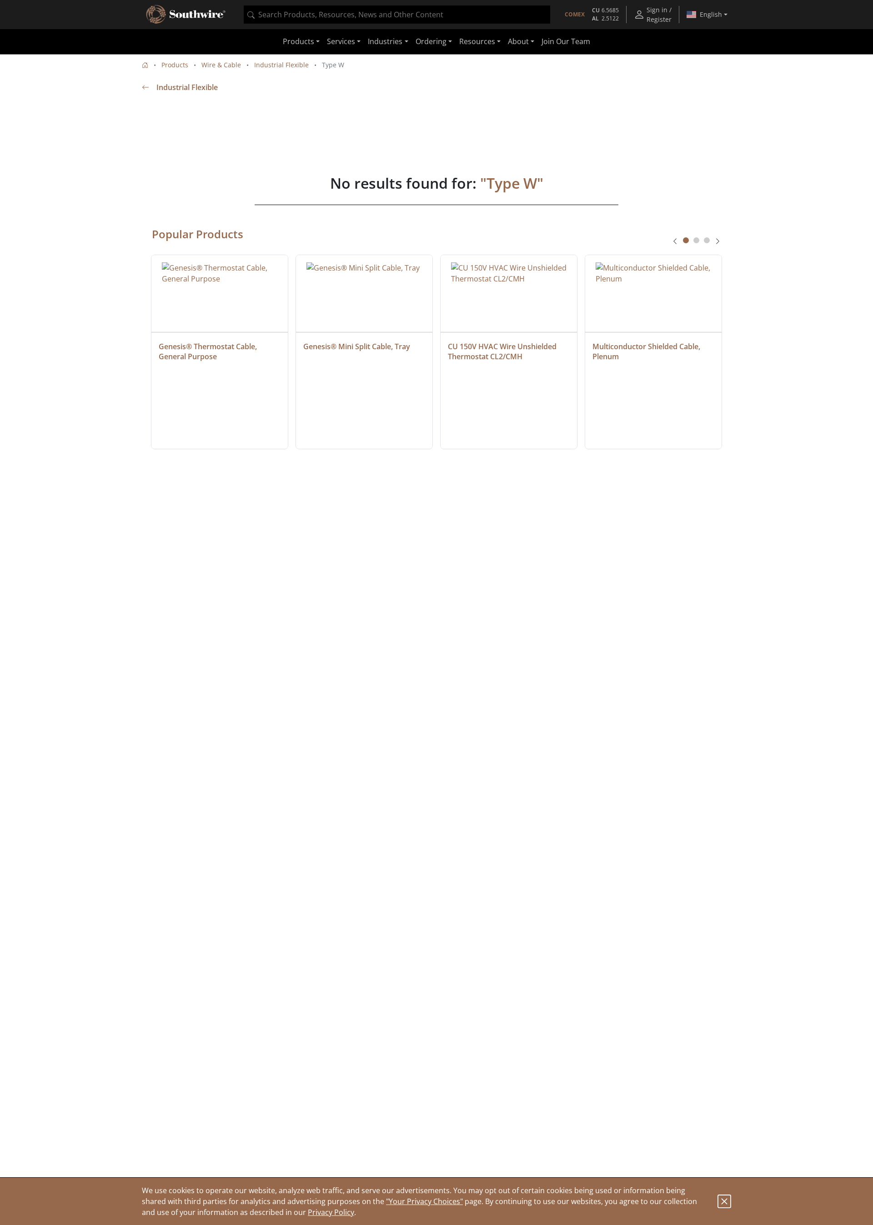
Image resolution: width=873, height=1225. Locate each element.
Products (174, 64)
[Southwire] (186, 14)
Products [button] (298, 42)
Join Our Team (566, 42)
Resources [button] (477, 42)
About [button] (518, 42)
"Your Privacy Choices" (424, 1201)
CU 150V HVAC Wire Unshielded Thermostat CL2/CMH (503, 351)
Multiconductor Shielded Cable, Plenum (647, 351)
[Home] (145, 65)
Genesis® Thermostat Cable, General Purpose (209, 351)
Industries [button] (385, 42)
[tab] (686, 240)
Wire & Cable (221, 64)
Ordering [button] (431, 42)
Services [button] (341, 42)
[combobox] (397, 14)
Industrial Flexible (281, 64)
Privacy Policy (331, 1212)
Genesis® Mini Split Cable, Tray (356, 346)
